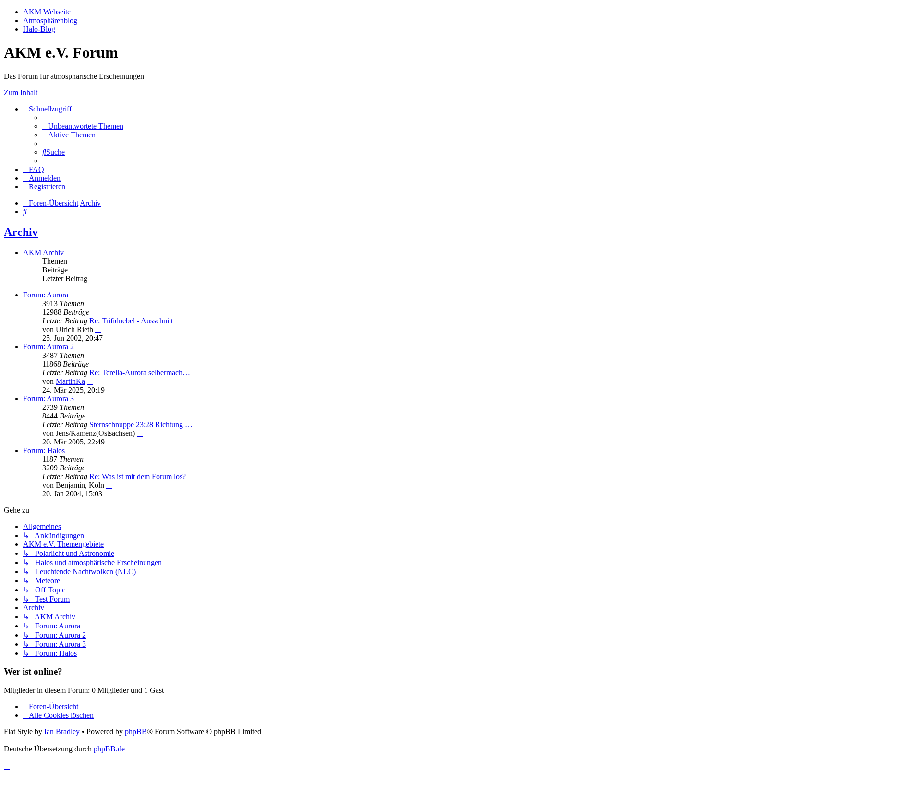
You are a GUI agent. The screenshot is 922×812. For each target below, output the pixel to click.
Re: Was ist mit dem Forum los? (137, 476)
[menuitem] (82, 126)
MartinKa (70, 381)
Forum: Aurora (45, 295)
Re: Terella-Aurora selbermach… (139, 373)
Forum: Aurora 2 (48, 347)
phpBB (136, 731)
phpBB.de (109, 749)
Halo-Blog (39, 29)
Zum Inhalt (20, 92)
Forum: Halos (44, 450)
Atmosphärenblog (50, 20)
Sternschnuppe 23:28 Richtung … (141, 424)
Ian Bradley (62, 731)
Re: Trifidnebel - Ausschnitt (131, 321)
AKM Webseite (47, 12)
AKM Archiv (43, 252)
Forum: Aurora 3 (48, 398)
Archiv (21, 232)
